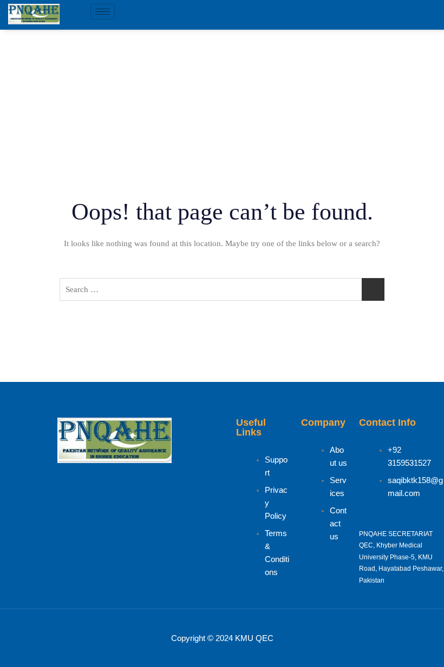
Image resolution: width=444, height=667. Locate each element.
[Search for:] (222, 289)
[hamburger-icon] (102, 11)
